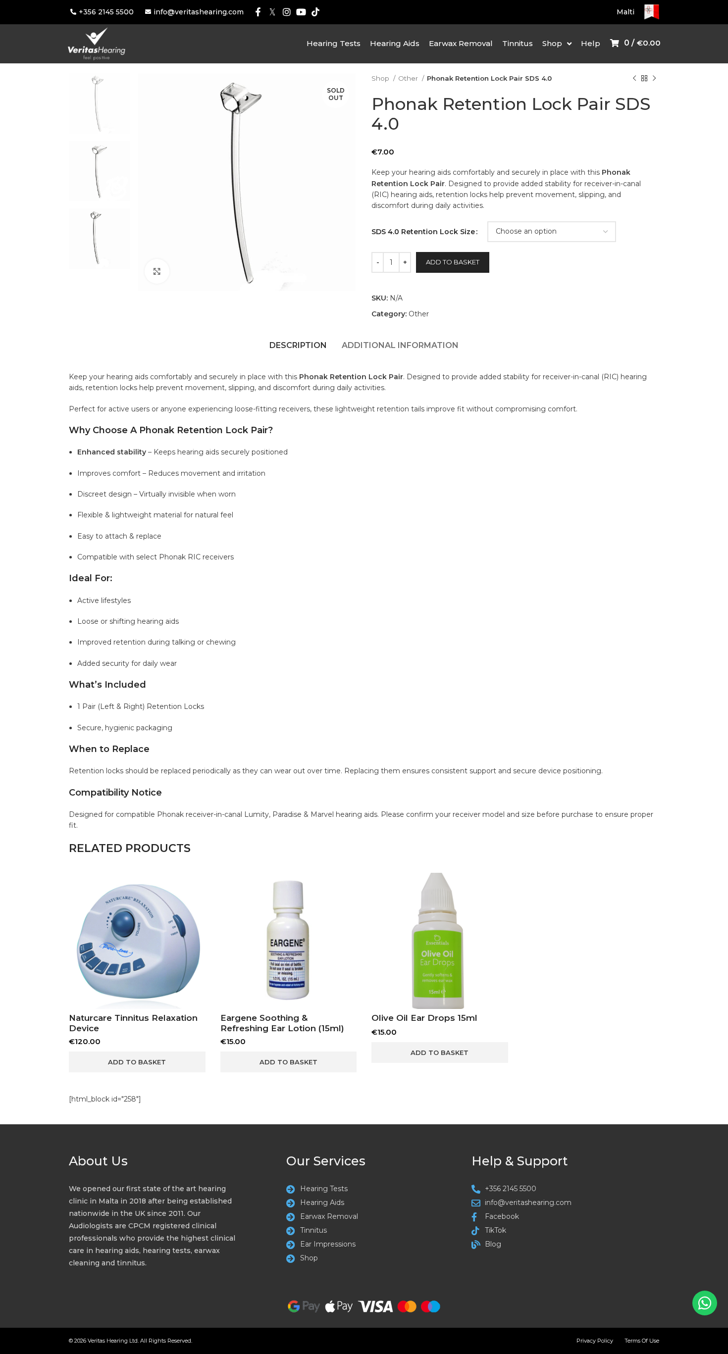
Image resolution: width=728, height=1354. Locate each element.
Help (590, 43)
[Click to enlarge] (157, 271)
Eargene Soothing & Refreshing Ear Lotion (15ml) (282, 1023)
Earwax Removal (461, 43)
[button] (137, 1062)
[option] (99, 103)
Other (408, 78)
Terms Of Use (641, 1340)
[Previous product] (634, 79)
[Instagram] (287, 12)
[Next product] (654, 79)
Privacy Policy (594, 1340)
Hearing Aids (394, 43)
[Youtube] (301, 12)
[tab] (298, 347)
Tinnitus (517, 43)
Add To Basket (452, 262)
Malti (625, 11)
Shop (552, 43)
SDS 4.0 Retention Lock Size (423, 231)
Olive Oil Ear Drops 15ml (424, 1018)
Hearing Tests (334, 43)
